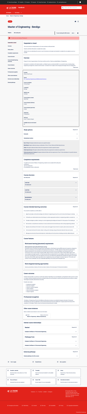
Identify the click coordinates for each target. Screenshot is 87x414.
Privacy (61, 405)
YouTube (40, 391)
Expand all (75, 129)
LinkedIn (45, 391)
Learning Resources (62, 2)
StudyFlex (22, 2)
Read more (75, 67)
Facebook (33, 391)
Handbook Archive (52, 2)
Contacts (35, 405)
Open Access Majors (13, 2)
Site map (43, 405)
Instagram (50, 391)
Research (34, 2)
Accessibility (52, 405)
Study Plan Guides (42, 2)
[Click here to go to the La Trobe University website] (11, 8)
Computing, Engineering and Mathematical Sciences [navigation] (35, 79)
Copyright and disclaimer (73, 405)
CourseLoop (83, 412)
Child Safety (25, 405)
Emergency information (13, 405)
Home (7, 15)
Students (28, 2)
